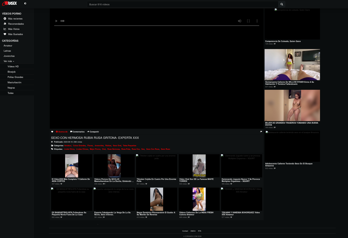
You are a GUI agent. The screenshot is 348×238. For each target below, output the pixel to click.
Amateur (67, 145)
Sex (143, 149)
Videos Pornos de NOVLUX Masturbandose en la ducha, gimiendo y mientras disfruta (113, 181)
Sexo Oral (117, 145)
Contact (185, 231)
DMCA (193, 231)
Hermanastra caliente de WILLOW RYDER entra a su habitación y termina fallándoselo (289, 83)
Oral (104, 149)
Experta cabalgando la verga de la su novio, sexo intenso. (112, 213)
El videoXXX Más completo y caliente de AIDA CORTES (71, 180)
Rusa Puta (125, 149)
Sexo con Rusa (152, 149)
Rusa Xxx (136, 149)
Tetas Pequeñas (129, 145)
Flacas (90, 145)
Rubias (108, 145)
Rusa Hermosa (113, 149)
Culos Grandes (79, 145)
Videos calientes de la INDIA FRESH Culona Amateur (196, 213)
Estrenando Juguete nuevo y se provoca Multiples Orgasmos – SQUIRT (241, 180)
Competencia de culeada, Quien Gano (283, 41)
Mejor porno (95, 149)
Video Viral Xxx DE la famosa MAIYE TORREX (196, 180)
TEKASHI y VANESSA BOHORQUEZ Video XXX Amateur (241, 213)
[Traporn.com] (11, 2)
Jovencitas (99, 145)
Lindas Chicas (82, 149)
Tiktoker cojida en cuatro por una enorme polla (156, 180)
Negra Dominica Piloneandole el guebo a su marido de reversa (156, 213)
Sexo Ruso (165, 149)
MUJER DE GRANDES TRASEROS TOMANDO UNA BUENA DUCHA (291, 123)
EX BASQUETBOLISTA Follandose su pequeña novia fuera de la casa (69, 213)
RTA (199, 231)
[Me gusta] (52, 131)
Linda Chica (69, 149)
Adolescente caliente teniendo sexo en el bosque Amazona (289, 164)
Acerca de (63, 131)
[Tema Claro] (25, 3)
